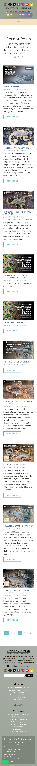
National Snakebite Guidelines (18, 714)
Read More (12, 117)
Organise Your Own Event (13, 759)
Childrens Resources (18, 717)
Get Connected (18, 692)
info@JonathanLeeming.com (20, 666)
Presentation (8, 747)
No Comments (21, 89)
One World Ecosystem (18, 731)
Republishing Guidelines (18, 695)
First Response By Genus (16, 362)
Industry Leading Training (18, 722)
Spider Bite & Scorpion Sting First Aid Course (15, 276)
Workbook (7, 756)
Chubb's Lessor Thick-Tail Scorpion (17, 213)
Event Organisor (18, 729)
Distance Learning (10, 754)
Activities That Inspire (18, 724)
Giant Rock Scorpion (14, 465)
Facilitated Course (10, 751)
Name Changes (11, 86)
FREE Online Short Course (13, 749)
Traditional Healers (14, 322)
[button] (5, 762)
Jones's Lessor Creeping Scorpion (16, 591)
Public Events (18, 726)
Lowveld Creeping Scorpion (18, 526)
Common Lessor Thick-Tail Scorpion (17, 402)
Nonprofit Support (18, 697)
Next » (30, 633)
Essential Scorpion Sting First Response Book (18, 743)
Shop (18, 702)
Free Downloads (18, 699)
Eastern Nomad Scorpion (17, 148)
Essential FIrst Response (18, 719)
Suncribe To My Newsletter (18, 690)
